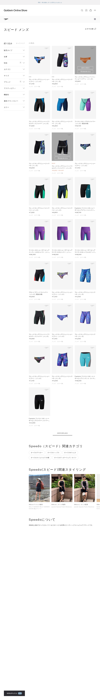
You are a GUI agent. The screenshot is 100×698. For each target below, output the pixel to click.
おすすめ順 (89, 29)
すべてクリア (20, 43)
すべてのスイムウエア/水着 (40, 457)
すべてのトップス (53, 452)
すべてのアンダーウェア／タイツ (65, 457)
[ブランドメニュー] (95, 19)
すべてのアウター (37, 452)
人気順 (81, 36)
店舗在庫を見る (86, 71)
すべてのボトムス (70, 452)
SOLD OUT (85, 60)
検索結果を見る (14, 693)
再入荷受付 (86, 68)
